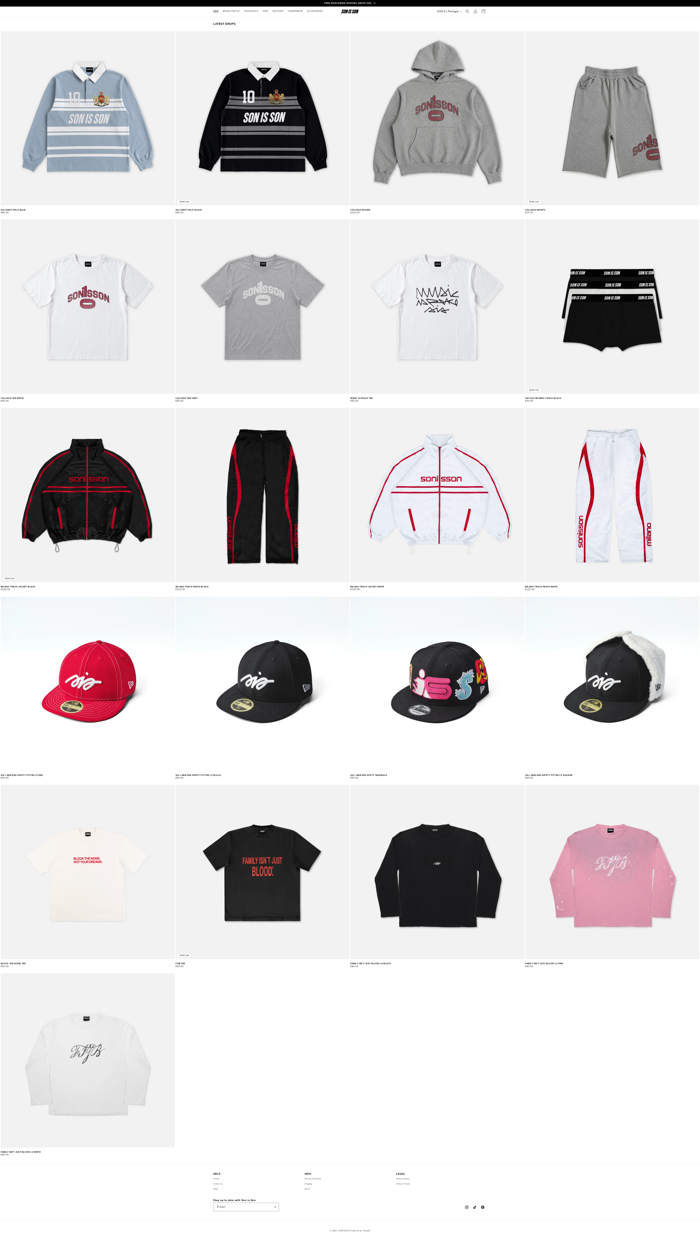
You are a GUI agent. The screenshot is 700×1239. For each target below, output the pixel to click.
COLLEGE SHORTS (535, 210)
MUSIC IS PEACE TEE (361, 398)
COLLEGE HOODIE (360, 210)
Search (216, 1179)
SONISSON (344, 1231)
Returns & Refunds (313, 1179)
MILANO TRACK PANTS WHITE (541, 587)
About (307, 1189)
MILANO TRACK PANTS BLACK (192, 587)
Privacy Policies (402, 1179)
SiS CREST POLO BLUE (13, 210)
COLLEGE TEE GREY (187, 398)
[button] (467, 11)
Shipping (308, 1184)
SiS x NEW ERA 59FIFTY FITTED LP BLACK (198, 775)
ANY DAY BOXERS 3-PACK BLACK (543, 398)
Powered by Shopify (360, 1231)
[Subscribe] (275, 1207)
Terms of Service (403, 1184)
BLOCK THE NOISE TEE (13, 963)
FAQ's (215, 1189)
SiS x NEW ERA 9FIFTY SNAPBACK (368, 775)
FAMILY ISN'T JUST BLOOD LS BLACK (370, 963)
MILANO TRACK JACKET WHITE (367, 587)
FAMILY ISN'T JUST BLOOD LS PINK (544, 963)
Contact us (218, 1184)
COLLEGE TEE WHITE (12, 398)
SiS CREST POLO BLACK (189, 210)
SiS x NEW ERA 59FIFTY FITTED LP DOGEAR (549, 775)
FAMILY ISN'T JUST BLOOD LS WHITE (21, 1152)
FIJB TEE (180, 963)
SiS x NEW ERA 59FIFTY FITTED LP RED (22, 775)
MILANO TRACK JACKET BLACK (18, 587)
